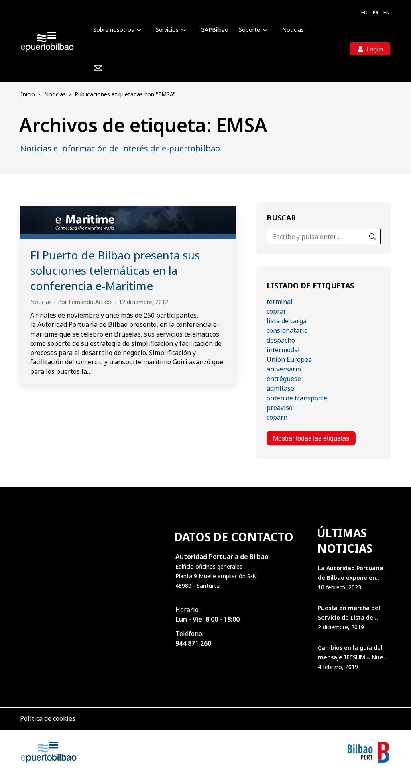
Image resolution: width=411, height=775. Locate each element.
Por (85, 302)
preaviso (280, 407)
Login (374, 49)
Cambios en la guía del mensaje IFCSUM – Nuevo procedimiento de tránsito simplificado (354, 653)
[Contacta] (98, 68)
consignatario (287, 330)
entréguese (284, 378)
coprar (276, 311)
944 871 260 (193, 643)
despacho (281, 340)
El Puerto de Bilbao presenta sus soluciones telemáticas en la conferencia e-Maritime (115, 270)
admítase (280, 388)
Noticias (41, 302)
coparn (277, 417)
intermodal (283, 349)
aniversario (284, 369)
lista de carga (287, 320)
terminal (280, 301)
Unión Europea (289, 359)
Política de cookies (47, 718)
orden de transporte (297, 398)
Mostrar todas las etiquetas (311, 438)
